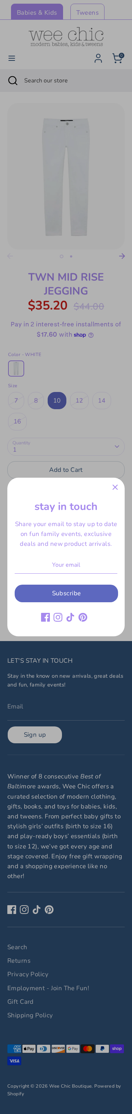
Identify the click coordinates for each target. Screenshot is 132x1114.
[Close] (115, 487)
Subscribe (66, 593)
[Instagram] (58, 617)
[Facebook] (45, 617)
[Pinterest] (82, 617)
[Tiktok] (70, 617)
